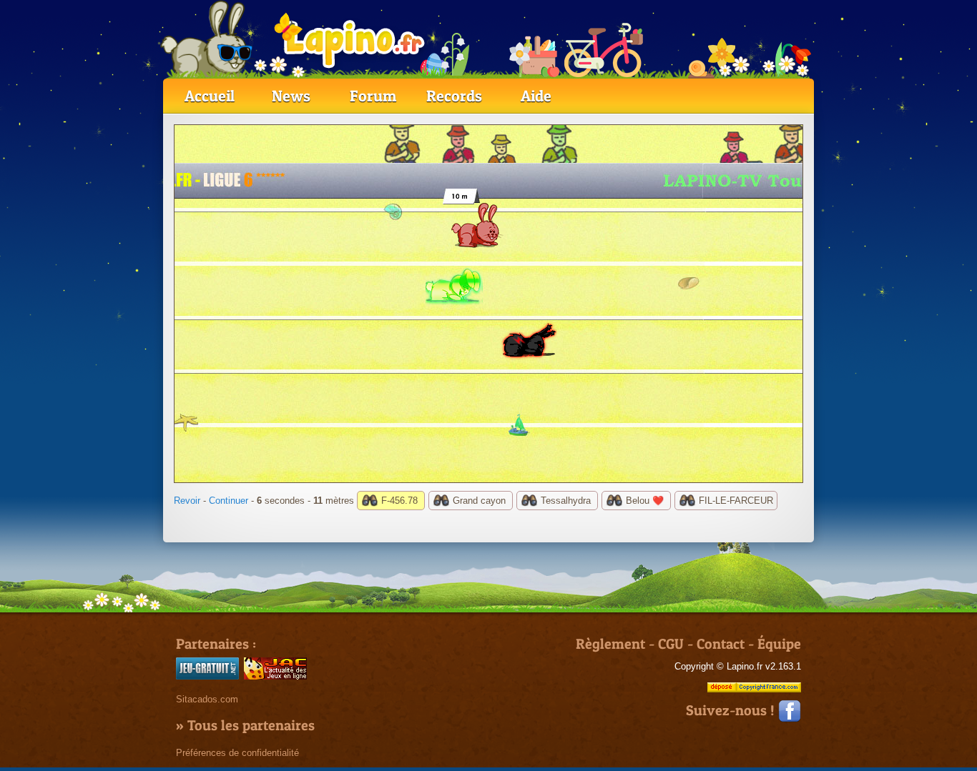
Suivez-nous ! (732, 710)
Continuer (228, 500)
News (291, 95)
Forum (373, 95)
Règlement (610, 643)
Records (454, 95)
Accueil (210, 95)
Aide (536, 95)
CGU (671, 643)
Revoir (187, 500)
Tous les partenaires (251, 725)
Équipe (779, 643)
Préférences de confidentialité (237, 752)
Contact (721, 643)
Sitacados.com (207, 699)
